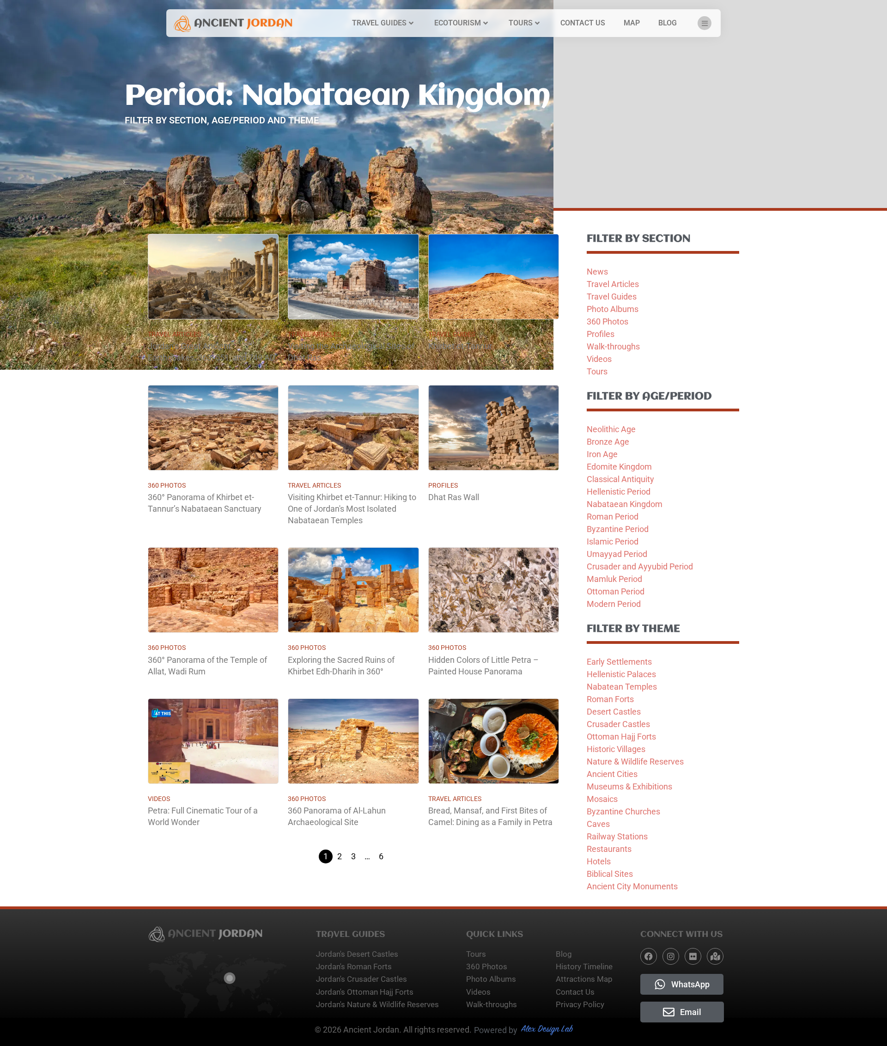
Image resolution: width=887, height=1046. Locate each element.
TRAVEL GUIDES (379, 22)
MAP (632, 22)
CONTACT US (582, 22)
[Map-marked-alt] (715, 956)
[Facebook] (648, 956)
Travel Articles (174, 334)
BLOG (667, 22)
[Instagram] (670, 956)
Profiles (443, 485)
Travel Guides (451, 334)
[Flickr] (693, 956)
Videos (159, 798)
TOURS (521, 22)
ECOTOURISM (457, 22)
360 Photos (167, 485)
